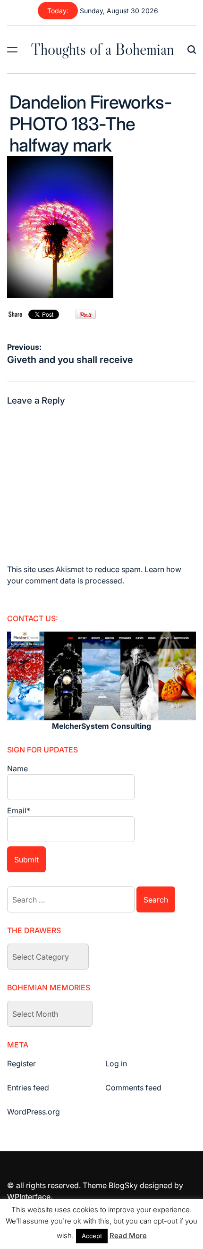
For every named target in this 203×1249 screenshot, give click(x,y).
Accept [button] (92, 1236)
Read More (128, 1235)
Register (21, 1063)
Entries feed (28, 1087)
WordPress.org (33, 1111)
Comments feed (133, 1087)
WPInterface (29, 1196)
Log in (116, 1063)
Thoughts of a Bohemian (102, 49)
